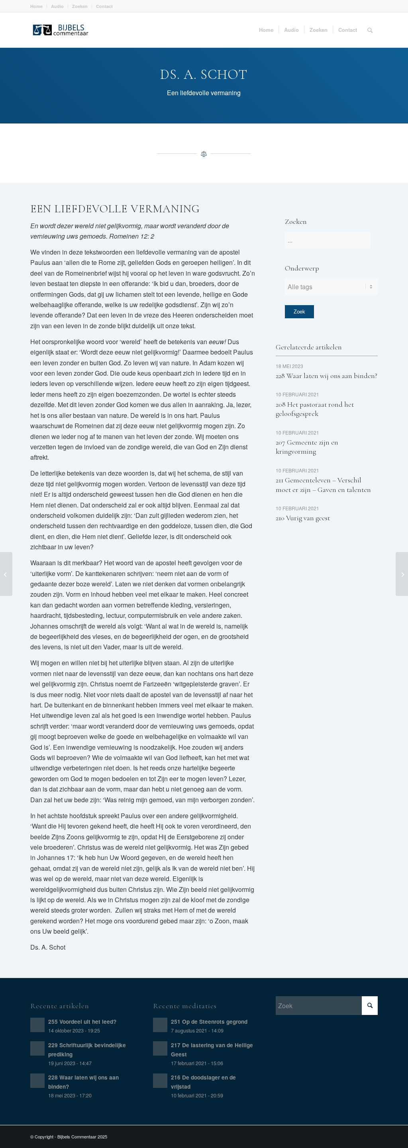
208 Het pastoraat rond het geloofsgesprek (315, 409)
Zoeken (80, 6)
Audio (57, 6)
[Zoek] (370, 29)
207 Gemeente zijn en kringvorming (307, 447)
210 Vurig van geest (303, 517)
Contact (104, 6)
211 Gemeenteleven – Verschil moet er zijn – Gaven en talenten (323, 485)
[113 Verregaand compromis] (6, 574)
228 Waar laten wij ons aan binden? (326, 375)
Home (36, 6)
